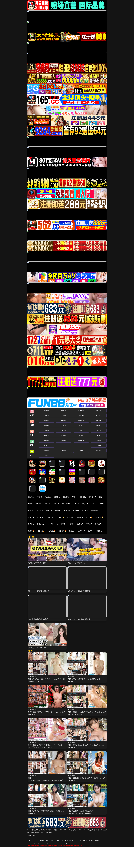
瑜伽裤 (81, 435)
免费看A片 (81, 531)
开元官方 (31, 524)
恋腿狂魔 (98, 431)
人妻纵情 (81, 451)
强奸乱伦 (63, 410)
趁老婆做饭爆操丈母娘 (37, 562)
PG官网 (39, 497)
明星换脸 (63, 435)
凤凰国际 (56, 504)
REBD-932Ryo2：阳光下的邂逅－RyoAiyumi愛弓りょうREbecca (87, 713)
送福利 (101, 497)
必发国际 (85, 510)
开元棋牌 (48, 497)
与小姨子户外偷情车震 (77, 562)
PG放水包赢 (66, 504)
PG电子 (74, 497)
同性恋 (99, 445)
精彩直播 (85, 504)
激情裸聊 (80, 517)
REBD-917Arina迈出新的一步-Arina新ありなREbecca (86, 746)
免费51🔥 (89, 517)
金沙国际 (50, 524)
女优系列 (63, 431)
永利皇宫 (50, 517)
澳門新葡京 (40, 517)
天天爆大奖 (40, 524)
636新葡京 (70, 517)
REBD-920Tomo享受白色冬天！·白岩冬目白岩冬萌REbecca (46, 680)
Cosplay (81, 415)
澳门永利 (66, 497)
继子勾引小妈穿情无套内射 (39, 591)
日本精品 (63, 415)
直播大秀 (89, 524)
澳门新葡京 (94, 510)
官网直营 (57, 497)
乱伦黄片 (49, 510)
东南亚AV (98, 420)
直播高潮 (76, 504)
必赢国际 (47, 504)
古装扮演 (46, 431)
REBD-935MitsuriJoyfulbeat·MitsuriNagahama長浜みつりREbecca (46, 780)
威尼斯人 (31, 497)
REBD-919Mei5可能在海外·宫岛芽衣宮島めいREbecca (46, 812)
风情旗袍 (46, 435)
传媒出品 (46, 445)
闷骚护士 (98, 435)
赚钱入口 (72, 531)
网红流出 (81, 425)
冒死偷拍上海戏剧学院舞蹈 (79, 591)
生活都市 (46, 451)
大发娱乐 (31, 517)
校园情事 (63, 451)
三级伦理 (46, 415)
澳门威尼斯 (99, 524)
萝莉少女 (98, 410)
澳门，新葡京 (60, 524)
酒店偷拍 (102, 504)
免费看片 (71, 524)
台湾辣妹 (46, 420)
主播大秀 (31, 510)
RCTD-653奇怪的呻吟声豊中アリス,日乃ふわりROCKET (47, 713)
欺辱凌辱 (46, 425)
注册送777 (92, 497)
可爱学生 (81, 431)
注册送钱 (83, 497)
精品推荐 (46, 410)
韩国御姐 (63, 420)
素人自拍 (98, 415)
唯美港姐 (81, 420)
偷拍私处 (58, 510)
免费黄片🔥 (62, 531)
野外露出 (98, 425)
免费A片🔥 (41, 531)
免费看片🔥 (60, 517)
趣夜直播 (67, 510)
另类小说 (46, 456)
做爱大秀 (80, 524)
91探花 (64, 425)
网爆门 (99, 441)
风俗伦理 (98, 451)
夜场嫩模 (76, 510)
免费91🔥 (31, 531)
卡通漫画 (46, 441)
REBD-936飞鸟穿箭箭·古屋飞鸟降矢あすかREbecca (85, 680)
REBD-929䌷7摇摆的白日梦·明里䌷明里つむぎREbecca (86, 779)
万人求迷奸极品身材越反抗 (39, 619)
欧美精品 (81, 410)
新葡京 (30, 504)
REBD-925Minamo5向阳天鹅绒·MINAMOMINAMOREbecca (80, 812)
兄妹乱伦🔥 (52, 531)
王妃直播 (40, 510)
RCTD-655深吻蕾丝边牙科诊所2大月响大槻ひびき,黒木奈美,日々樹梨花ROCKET (46, 746)
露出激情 (63, 441)
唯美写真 (81, 441)
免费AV (90, 531)
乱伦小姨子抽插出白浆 (37, 647)
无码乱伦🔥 (99, 517)
